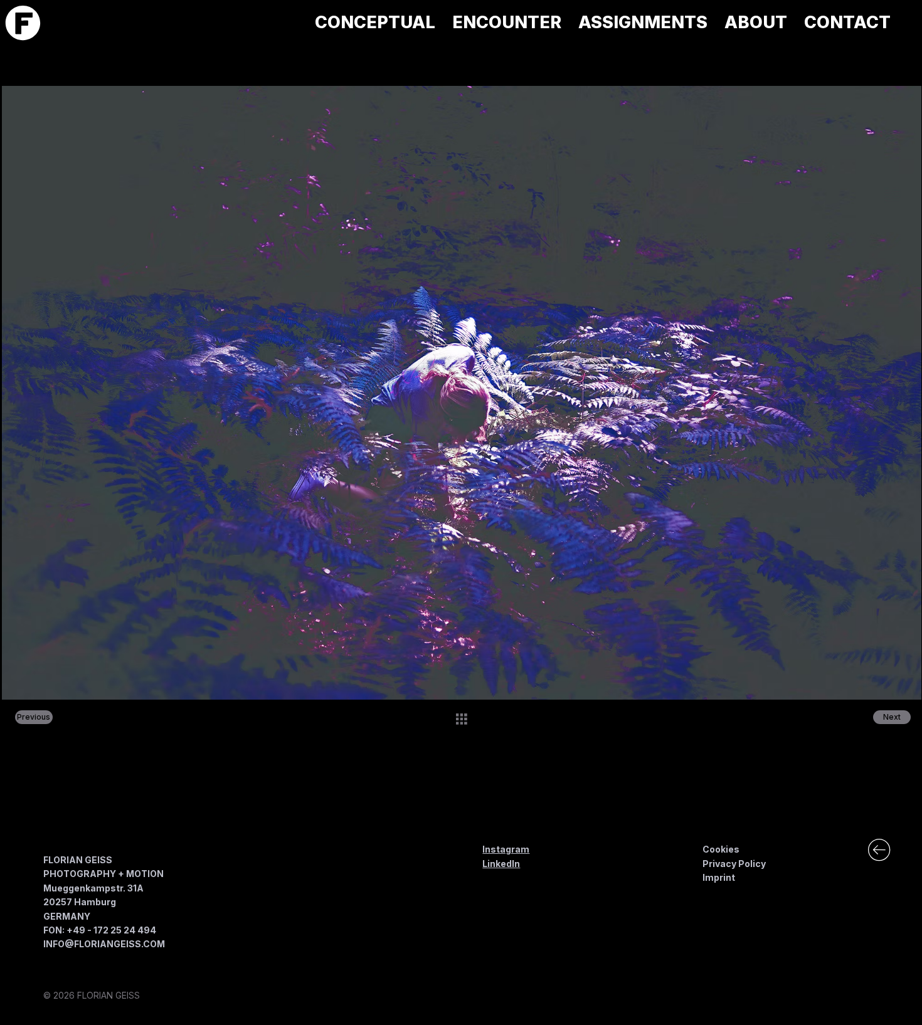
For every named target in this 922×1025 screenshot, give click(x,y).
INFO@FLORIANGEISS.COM (104, 943)
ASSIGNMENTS (296, 867)
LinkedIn (501, 863)
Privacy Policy (734, 863)
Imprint (718, 877)
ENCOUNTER (291, 853)
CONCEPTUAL (293, 838)
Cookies (720, 849)
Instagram (505, 849)
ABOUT (278, 882)
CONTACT (284, 897)
